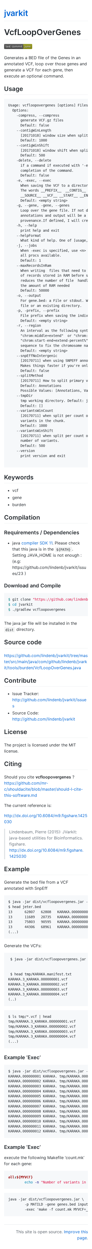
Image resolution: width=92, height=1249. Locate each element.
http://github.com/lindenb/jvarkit (43, 719)
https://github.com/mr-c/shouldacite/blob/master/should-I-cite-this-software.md (43, 789)
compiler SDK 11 (36, 542)
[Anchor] (26, 88)
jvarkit (16, 13)
